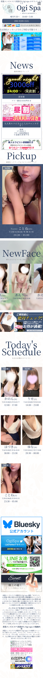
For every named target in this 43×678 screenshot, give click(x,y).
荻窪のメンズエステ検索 (21, 663)
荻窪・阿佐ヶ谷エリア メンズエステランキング (21, 654)
